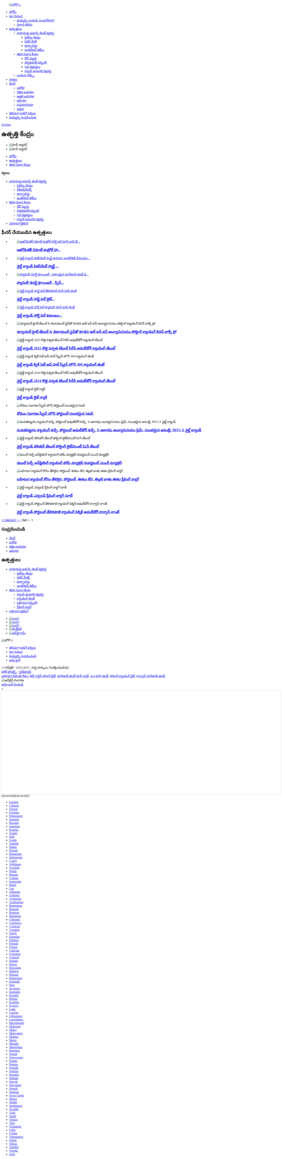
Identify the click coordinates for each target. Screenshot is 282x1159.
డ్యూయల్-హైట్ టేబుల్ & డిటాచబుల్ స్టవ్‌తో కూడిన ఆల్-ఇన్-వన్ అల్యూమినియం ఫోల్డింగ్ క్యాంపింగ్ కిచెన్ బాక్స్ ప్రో (96, 332)
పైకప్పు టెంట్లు (32, 37)
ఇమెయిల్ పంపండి (12, 684)
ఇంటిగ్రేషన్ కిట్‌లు (34, 50)
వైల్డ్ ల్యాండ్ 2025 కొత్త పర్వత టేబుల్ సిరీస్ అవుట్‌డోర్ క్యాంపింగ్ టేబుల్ (66, 348)
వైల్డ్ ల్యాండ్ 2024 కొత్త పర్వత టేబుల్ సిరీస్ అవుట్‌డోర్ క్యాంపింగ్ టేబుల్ (66, 381)
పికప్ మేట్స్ (23, 577)
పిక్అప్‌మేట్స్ (24, 189)
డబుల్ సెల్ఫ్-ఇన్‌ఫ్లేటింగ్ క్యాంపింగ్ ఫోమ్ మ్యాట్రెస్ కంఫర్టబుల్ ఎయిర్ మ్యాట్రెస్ (69, 463)
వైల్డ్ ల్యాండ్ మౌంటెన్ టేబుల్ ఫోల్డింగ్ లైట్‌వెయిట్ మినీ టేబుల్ (58, 446)
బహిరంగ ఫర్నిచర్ (27, 602)
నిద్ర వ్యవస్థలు (32, 66)
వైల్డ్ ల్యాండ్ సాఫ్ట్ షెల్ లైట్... (36, 299)
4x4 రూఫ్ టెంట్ (99, 676)
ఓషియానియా (25, 104)
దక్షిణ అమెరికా (25, 92)
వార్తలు (13, 79)
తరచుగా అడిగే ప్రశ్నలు (22, 113)
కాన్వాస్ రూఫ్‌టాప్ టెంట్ (150, 676)
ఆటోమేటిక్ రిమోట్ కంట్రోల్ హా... (39, 250)
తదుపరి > (12, 520)
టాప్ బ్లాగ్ (14, 660)
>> (19, 520)
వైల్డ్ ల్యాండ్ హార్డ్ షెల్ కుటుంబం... (39, 315)
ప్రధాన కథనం (24, 24)
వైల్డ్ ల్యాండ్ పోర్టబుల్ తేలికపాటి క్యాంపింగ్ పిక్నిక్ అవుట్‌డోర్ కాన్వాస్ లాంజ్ (68, 512)
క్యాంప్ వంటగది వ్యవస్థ (38, 71)
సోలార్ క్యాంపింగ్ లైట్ (122, 676)
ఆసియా (21, 100)
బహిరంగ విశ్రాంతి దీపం (15, 676)
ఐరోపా (21, 88)
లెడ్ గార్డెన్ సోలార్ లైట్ (43, 676)
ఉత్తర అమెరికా (25, 96)
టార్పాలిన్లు (31, 45)
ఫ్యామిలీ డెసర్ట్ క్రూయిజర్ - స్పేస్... (40, 283)
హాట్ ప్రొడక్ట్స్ (9, 671)
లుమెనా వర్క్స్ (25, 75)
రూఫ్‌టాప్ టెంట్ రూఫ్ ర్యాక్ (73, 676)
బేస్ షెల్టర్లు (31, 58)
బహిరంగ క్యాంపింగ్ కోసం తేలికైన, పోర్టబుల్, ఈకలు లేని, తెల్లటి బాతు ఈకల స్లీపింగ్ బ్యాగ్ (78, 479)
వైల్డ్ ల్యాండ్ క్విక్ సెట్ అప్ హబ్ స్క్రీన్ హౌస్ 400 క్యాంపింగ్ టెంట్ (61, 364)
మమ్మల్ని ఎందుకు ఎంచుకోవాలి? (36, 20)
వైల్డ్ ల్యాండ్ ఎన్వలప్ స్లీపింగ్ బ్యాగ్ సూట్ (45, 496)
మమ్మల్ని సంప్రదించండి (22, 117)
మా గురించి (16, 16)
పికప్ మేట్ (31, 41)
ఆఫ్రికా (20, 109)
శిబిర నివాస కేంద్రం (27, 54)
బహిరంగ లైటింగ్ (18, 223)
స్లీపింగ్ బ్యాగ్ (24, 607)
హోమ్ (12, 12)
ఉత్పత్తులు (15, 28)
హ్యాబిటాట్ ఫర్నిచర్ (36, 62)
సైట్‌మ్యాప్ (25, 671)
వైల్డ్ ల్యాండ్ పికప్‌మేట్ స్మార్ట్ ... (38, 266)
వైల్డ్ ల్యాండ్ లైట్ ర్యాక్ (32, 397)
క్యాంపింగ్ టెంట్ (26, 598)
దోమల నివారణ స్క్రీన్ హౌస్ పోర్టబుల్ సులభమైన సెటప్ (55, 414)
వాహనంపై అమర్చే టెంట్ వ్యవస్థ (35, 33)
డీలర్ (12, 83)
